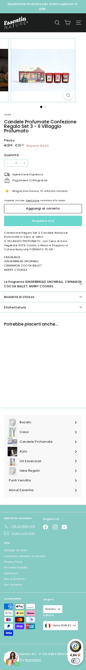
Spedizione (33, 200)
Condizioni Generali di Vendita (25, 556)
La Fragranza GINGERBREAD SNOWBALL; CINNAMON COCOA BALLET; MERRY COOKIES (43, 284)
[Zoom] (68, 95)
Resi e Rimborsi (14, 579)
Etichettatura (15, 307)
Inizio (8, 114)
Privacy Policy (13, 562)
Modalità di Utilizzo (19, 297)
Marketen (33, 660)
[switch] (75, 660)
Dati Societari (13, 584)
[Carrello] (67, 23)
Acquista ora (43, 221)
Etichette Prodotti (15, 567)
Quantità (11, 155)
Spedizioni (11, 573)
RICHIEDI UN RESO (15, 550)
